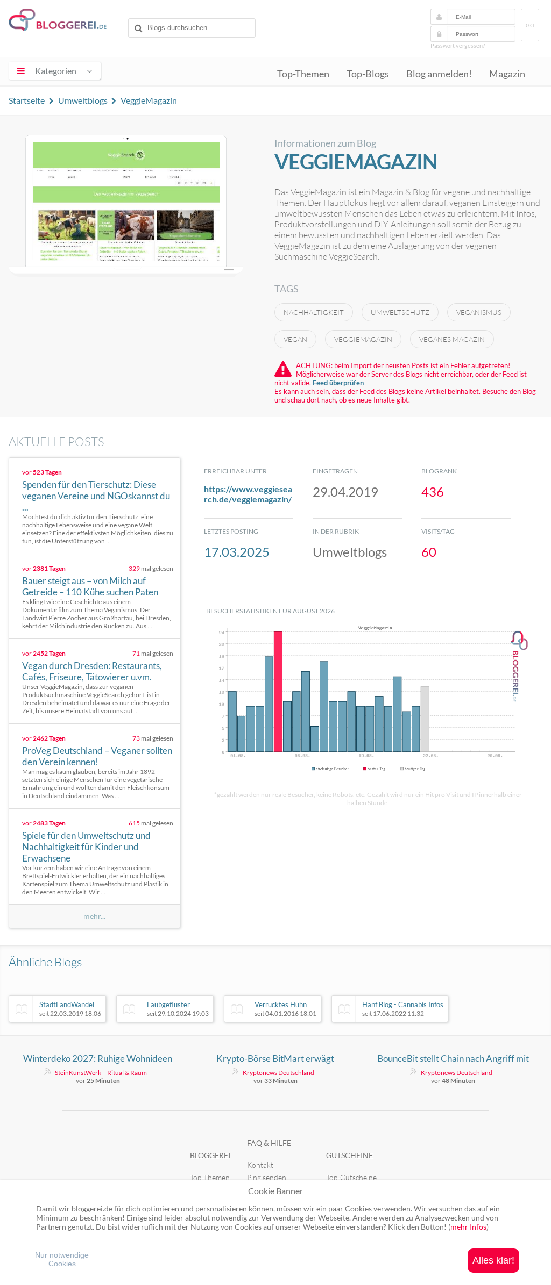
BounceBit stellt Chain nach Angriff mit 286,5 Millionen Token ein (453, 1059)
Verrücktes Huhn (285, 1008)
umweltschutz (400, 312)
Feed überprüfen (338, 382)
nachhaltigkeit (314, 312)
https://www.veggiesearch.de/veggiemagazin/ (248, 494)
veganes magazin (452, 339)
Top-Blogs (368, 74)
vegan (295, 339)
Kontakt (260, 1164)
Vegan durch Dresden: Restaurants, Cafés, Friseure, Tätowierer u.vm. (92, 671)
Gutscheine (349, 1155)
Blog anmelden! (439, 74)
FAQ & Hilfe (269, 1142)
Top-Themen (303, 74)
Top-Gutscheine (351, 1177)
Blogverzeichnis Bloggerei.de (66, 22)
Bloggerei (210, 1155)
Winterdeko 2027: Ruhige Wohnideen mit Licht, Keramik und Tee (97, 1059)
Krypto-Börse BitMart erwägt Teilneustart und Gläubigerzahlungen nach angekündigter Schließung (275, 1059)
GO (530, 25)
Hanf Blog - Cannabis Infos (402, 1008)
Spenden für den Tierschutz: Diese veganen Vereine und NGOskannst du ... (96, 496)
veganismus (478, 312)
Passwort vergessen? (457, 45)
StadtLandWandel (70, 1008)
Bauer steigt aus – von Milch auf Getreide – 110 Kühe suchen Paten (90, 586)
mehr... (94, 916)
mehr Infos (468, 1226)
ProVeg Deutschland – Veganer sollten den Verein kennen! (97, 756)
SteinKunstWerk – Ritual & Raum (101, 1072)
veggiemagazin (363, 339)
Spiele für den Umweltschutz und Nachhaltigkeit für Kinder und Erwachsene (86, 847)
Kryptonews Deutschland (278, 1072)
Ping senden (266, 1177)
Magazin (507, 74)
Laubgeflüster (178, 1008)
